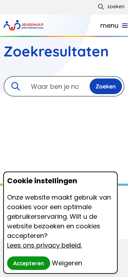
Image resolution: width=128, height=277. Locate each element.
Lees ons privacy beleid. (44, 245)
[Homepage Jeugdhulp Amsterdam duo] (52, 25)
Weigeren (67, 263)
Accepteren (28, 263)
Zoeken (106, 86)
